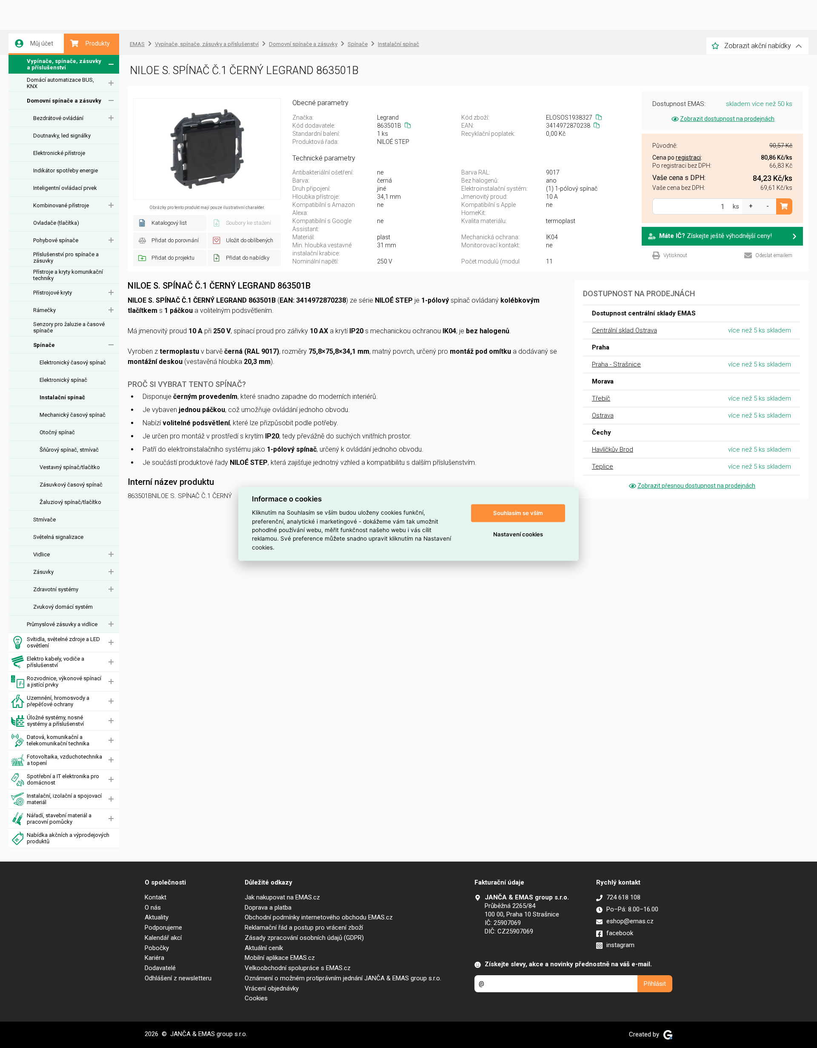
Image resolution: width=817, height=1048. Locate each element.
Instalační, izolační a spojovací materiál (64, 799)
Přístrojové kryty (52, 292)
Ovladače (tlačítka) (56, 223)
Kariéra (154, 958)
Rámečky (44, 310)
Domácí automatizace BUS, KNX (60, 83)
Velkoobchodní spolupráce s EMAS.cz (298, 968)
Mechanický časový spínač (73, 415)
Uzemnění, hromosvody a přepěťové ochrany (58, 701)
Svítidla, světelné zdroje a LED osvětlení (63, 642)
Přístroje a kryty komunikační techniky (68, 275)
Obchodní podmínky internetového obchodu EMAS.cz (319, 917)
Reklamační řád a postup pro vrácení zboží (304, 927)
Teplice (602, 466)
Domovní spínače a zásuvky (64, 100)
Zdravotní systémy (55, 589)
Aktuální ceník (264, 948)
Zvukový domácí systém (63, 607)
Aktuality (157, 917)
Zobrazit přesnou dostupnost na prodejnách (696, 485)
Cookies (256, 998)
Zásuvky (43, 572)
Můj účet (41, 43)
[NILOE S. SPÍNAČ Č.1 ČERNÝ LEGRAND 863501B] (207, 149)
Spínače (44, 345)
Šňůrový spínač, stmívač (69, 450)
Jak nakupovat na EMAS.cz (282, 897)
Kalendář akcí (163, 938)
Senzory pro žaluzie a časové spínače (69, 327)
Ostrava (603, 415)
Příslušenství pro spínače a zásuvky (66, 257)
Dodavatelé (160, 968)
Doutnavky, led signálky (62, 135)
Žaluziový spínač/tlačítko (70, 502)
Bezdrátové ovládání (58, 118)
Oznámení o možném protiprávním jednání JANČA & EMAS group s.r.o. (343, 978)
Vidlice (41, 554)
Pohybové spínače (55, 240)
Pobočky (157, 948)
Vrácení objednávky (272, 988)
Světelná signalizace (58, 537)
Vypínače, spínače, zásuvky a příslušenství (64, 64)
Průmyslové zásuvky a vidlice (62, 624)
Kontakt (155, 897)
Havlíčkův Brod (612, 449)
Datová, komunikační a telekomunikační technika (58, 740)
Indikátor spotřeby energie (65, 170)
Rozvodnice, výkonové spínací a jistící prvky (64, 681)
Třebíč (601, 398)
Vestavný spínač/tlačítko (70, 467)
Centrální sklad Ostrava (624, 330)
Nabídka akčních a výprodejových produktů (68, 838)
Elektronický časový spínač (73, 362)
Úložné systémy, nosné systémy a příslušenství (55, 720)
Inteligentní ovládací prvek (65, 188)
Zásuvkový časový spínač (71, 484)
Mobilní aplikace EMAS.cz (280, 958)
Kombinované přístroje (61, 205)
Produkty (98, 43)
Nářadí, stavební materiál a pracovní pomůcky (59, 818)
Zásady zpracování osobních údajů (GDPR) (304, 938)
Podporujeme (163, 927)
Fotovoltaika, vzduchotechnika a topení (64, 759)
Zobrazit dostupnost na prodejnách (727, 118)
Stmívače (44, 519)
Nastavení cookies (518, 534)
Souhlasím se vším (518, 513)
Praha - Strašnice (616, 364)
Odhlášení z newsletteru (178, 978)
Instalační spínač (62, 397)
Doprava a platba (268, 907)
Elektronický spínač (63, 380)
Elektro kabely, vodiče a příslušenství (55, 662)
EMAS (137, 44)
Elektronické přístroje (59, 153)
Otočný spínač (57, 432)
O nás (153, 907)
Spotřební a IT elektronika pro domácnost (63, 779)
